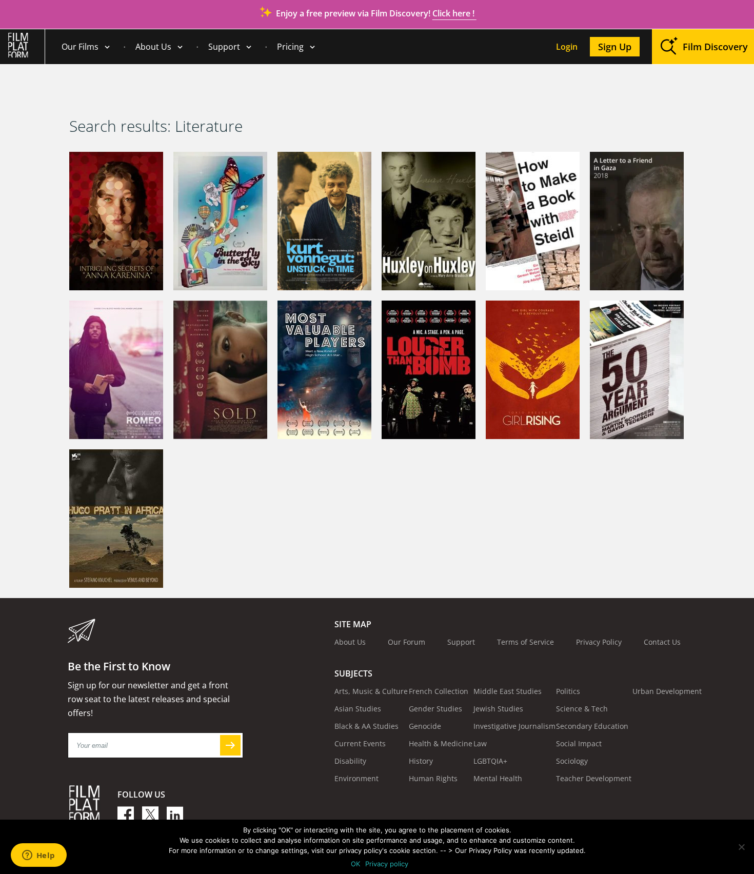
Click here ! (454, 13)
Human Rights (433, 778)
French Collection (438, 691)
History (421, 761)
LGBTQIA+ (490, 761)
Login (567, 46)
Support (224, 46)
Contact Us (662, 642)
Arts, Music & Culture (371, 691)
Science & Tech (582, 708)
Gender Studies (435, 708)
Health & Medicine (440, 743)
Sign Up (614, 47)
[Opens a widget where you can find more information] (38, 856)
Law (480, 743)
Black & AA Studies (366, 726)
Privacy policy (386, 864)
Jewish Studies (498, 708)
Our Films (80, 46)
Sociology (572, 761)
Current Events (360, 743)
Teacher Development (593, 778)
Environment (356, 778)
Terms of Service (525, 642)
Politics (568, 691)
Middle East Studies (507, 691)
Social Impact (579, 743)
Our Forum (406, 642)
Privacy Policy (599, 642)
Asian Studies (357, 708)
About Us (153, 46)
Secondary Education (592, 726)
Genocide (425, 726)
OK (355, 864)
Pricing (290, 46)
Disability (350, 761)
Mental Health (497, 778)
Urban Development (667, 691)
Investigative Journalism (514, 726)
